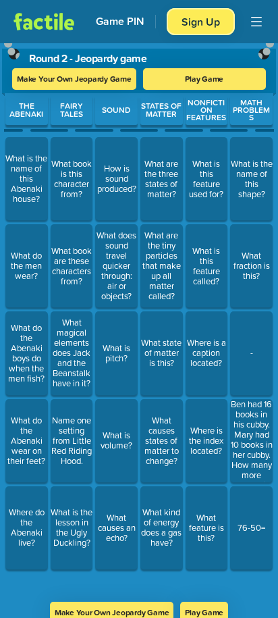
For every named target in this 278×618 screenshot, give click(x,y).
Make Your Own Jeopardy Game (74, 78)
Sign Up (201, 21)
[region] (139, 318)
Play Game (204, 78)
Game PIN (120, 21)
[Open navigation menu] (256, 21)
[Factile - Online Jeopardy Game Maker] (43, 21)
